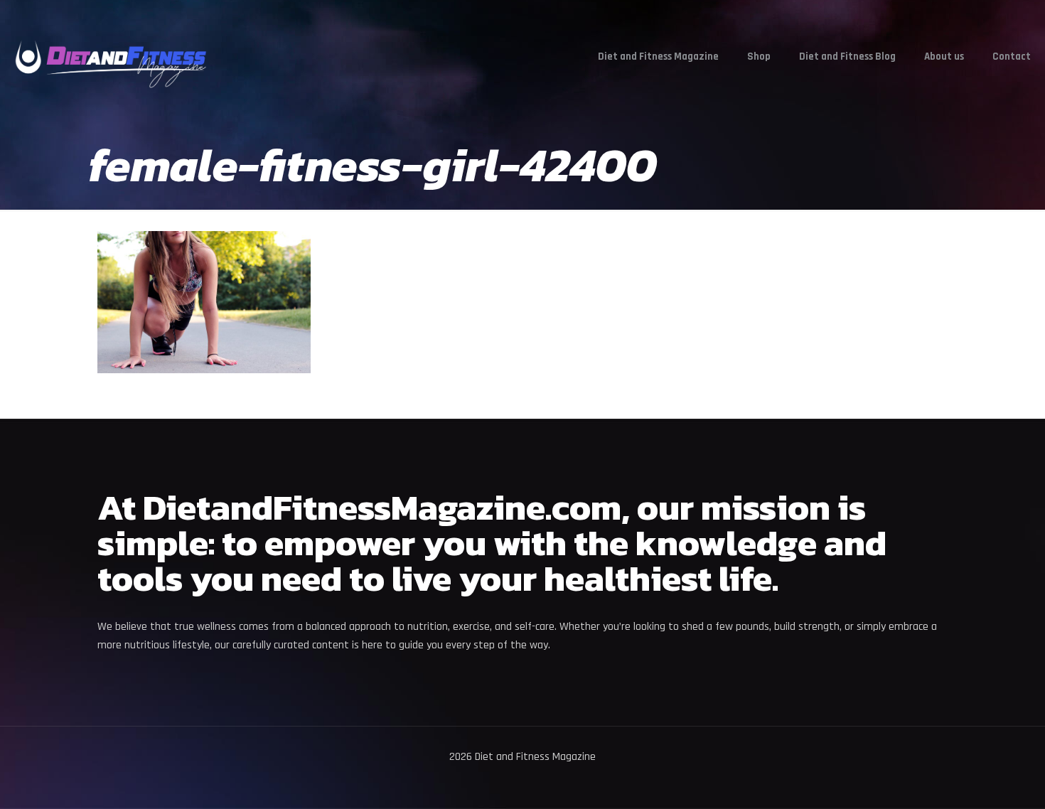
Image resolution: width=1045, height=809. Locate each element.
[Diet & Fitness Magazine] (111, 57)
